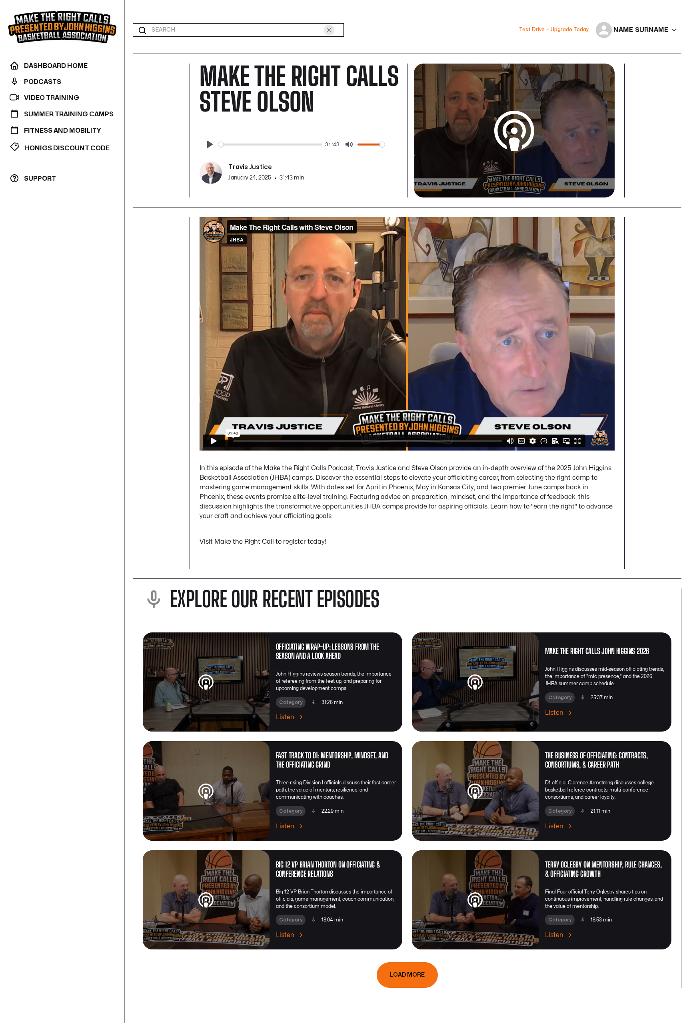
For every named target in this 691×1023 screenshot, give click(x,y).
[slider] (270, 144)
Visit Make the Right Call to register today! (263, 541)
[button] (637, 30)
